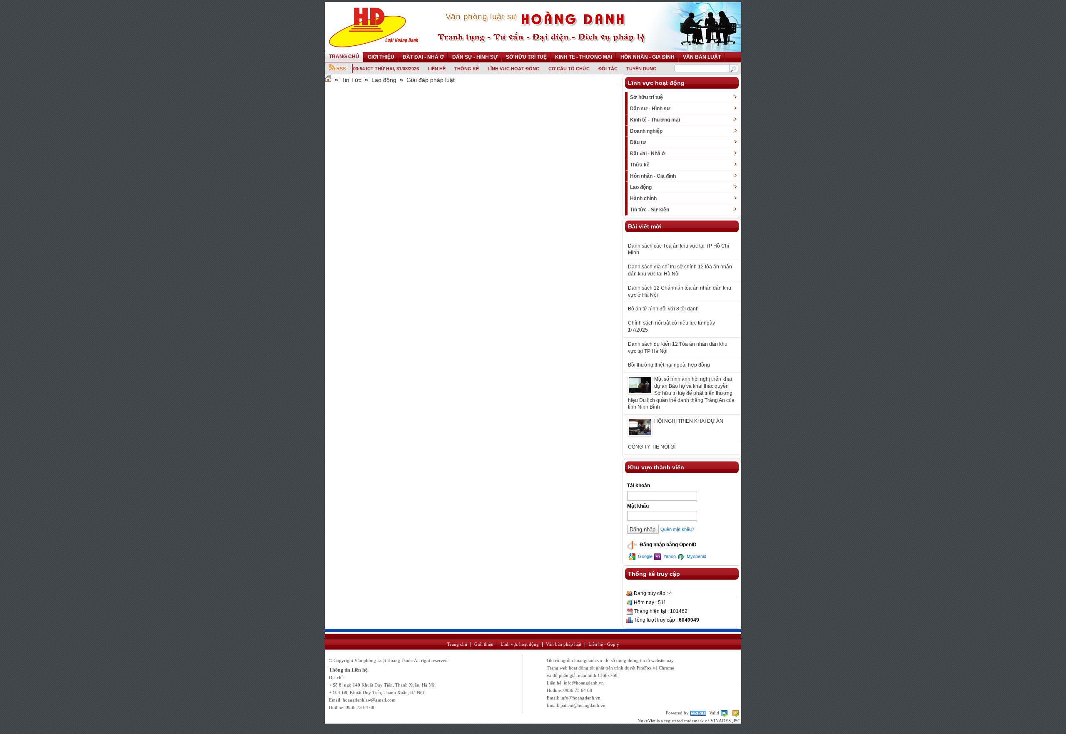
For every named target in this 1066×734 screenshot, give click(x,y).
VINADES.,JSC (725, 720)
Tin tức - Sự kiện (649, 210)
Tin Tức (351, 80)
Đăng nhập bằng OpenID (667, 545)
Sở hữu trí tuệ (646, 97)
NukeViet (646, 720)
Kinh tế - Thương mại (655, 120)
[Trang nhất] (328, 80)
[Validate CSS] (735, 712)
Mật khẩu (638, 506)
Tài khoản (638, 486)
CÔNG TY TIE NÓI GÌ (651, 447)
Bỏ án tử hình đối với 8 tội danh (663, 309)
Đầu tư (638, 142)
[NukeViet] (699, 712)
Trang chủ (457, 644)
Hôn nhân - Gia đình (653, 176)
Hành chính (643, 198)
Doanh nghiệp (646, 131)
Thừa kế (640, 165)
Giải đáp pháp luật (430, 80)
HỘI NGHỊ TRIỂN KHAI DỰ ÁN (688, 421)
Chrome (666, 667)
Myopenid (695, 556)
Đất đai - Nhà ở (647, 153)
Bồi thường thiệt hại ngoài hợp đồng (669, 365)
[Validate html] (724, 712)
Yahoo (669, 556)
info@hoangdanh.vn (580, 697)
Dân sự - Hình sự (650, 109)
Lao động (383, 80)
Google (645, 556)
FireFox (644, 667)
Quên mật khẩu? (677, 529)
